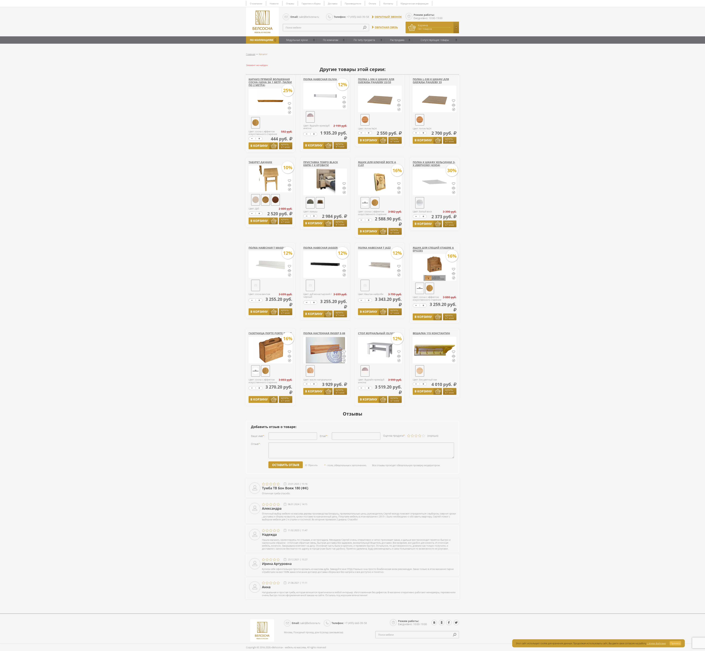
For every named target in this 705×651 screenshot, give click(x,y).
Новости (274, 3)
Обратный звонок (388, 16)
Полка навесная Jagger (320, 247)
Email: (324, 436)
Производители (353, 3)
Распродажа (397, 40)
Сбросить (313, 465)
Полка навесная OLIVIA (320, 79)
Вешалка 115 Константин (431, 333)
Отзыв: (256, 444)
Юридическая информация (414, 3)
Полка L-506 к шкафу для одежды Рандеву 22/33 (376, 80)
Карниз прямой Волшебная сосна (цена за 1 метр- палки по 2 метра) (270, 82)
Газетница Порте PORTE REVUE (270, 333)
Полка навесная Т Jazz (374, 247)
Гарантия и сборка (311, 3)
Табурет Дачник (260, 162)
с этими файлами (656, 643)
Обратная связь (386, 27)
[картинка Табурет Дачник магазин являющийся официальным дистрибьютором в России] (270, 179)
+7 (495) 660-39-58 (351, 16)
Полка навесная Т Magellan (269, 247)
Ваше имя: (258, 436)
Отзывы (290, 3)
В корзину (259, 146)
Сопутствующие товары (435, 40)
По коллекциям (261, 40)
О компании (256, 3)
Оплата (372, 3)
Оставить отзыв (285, 465)
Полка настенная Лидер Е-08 (324, 333)
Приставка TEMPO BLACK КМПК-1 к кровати (320, 163)
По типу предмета (364, 40)
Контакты (388, 3)
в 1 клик (285, 145)
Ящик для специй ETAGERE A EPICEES (433, 249)
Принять (675, 643)
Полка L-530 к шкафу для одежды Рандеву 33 (431, 80)
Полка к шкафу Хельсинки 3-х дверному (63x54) (434, 163)
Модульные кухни (297, 40)
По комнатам (330, 40)
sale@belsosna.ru (304, 16)
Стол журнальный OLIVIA (376, 333)
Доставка (332, 3)
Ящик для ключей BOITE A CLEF (377, 163)
